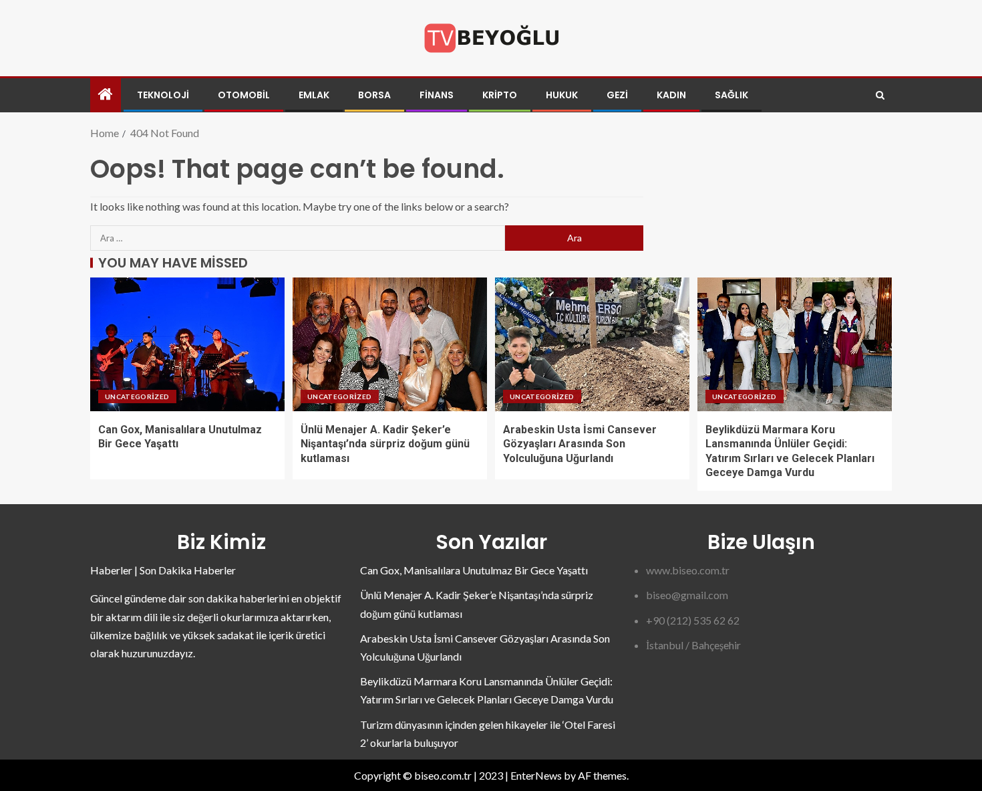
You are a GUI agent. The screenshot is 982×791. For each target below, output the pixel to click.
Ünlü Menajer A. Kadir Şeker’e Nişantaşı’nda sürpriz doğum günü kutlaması (385, 444)
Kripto (499, 95)
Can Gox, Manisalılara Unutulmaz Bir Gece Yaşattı (474, 570)
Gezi (617, 95)
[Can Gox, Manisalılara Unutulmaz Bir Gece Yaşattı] (187, 344)
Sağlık (731, 95)
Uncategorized (137, 396)
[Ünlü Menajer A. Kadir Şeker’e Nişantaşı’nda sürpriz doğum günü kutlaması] (390, 344)
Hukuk (562, 95)
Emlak (314, 95)
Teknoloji (163, 95)
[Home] (105, 94)
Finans (437, 95)
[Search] (880, 95)
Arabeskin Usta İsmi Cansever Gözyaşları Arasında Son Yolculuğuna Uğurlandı (580, 444)
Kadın (671, 95)
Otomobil (244, 95)
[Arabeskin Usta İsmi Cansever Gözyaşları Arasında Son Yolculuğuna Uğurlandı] (592, 344)
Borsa (374, 95)
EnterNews (536, 775)
